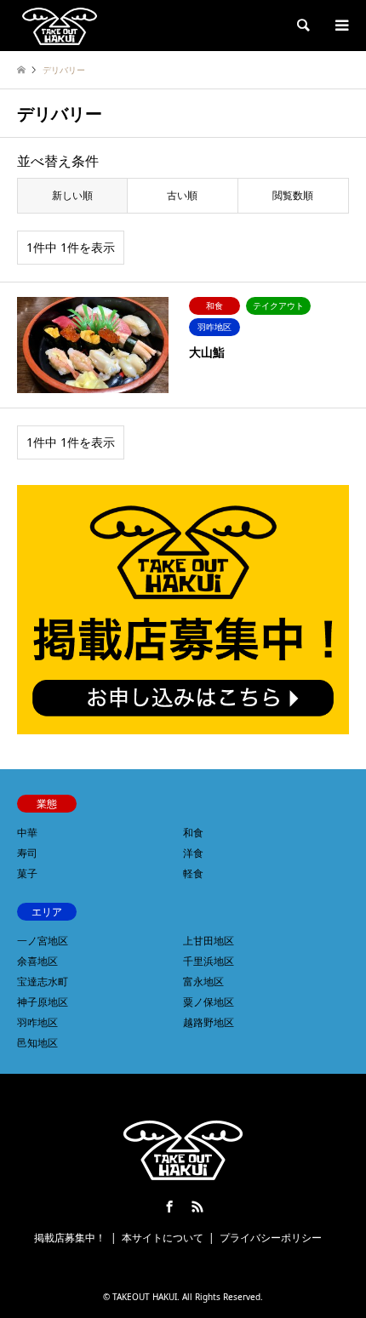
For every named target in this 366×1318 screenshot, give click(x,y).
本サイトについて (162, 1237)
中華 (27, 832)
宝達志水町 (42, 981)
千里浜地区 (208, 961)
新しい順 (72, 195)
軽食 (193, 873)
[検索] (302, 25)
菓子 (27, 873)
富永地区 (203, 981)
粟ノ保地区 (208, 1002)
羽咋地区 (37, 1022)
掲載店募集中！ (70, 1237)
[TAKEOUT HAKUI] (59, 25)
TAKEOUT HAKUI (144, 1297)
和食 (193, 832)
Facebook (169, 1206)
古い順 (182, 195)
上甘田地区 (208, 940)
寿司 (27, 853)
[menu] (340, 25)
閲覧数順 (292, 195)
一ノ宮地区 (42, 940)
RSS (197, 1206)
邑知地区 (37, 1043)
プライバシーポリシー (271, 1237)
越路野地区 (208, 1022)
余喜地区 (37, 961)
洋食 (193, 853)
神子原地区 (42, 1002)
